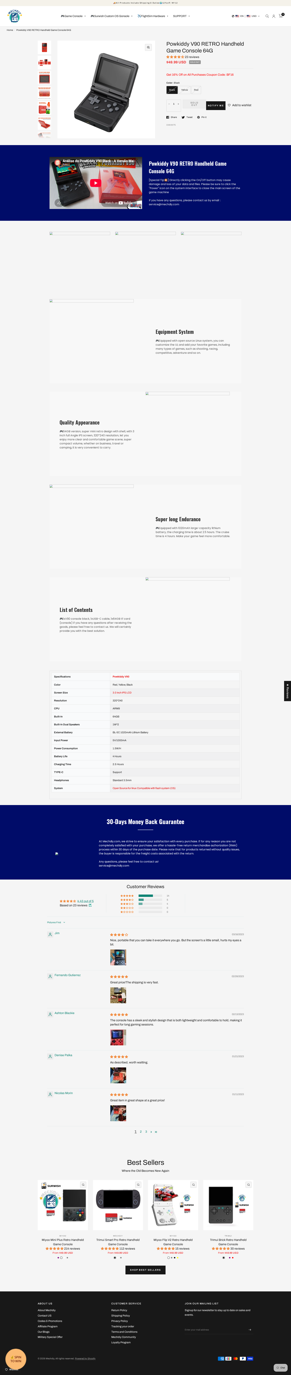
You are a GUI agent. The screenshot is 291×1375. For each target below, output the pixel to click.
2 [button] (141, 1131)
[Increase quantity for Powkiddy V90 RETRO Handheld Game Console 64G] (178, 104)
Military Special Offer (50, 1337)
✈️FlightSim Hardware (151, 16)
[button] (246, 16)
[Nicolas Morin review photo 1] (118, 1113)
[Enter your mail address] (250, 1329)
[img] (119, 934)
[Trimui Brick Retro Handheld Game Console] (228, 1205)
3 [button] (146, 1131)
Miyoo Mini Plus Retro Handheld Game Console (63, 1242)
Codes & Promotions (50, 1321)
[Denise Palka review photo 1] (118, 1075)
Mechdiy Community (123, 1337)
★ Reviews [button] (287, 691)
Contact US (45, 1315)
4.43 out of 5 (85, 901)
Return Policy (119, 1310)
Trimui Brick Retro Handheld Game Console (228, 1242)
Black (172, 90)
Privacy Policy (119, 1321)
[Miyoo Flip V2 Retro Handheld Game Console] (173, 1205)
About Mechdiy (47, 1310)
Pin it (203, 117)
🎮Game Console (72, 16)
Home (10, 30)
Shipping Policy (120, 1315)
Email (188, 1323)
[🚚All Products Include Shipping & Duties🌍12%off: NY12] (145, 3)
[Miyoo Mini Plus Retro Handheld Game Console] (63, 1205)
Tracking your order (122, 1326)
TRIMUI (228, 1236)
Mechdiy (118, 1236)
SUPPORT (180, 16)
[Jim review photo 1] (118, 957)
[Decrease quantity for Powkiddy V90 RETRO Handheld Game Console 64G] (169, 104)
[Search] (267, 16)
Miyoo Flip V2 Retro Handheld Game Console (173, 1242)
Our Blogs (44, 1331)
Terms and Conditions (124, 1331)
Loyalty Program (121, 1342)
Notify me (216, 105)
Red (196, 90)
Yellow (184, 90)
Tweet (189, 117)
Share (174, 117)
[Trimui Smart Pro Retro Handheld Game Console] (118, 1205)
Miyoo (62, 1236)
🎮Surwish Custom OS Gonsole (110, 16)
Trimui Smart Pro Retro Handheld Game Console (118, 1242)
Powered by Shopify (85, 1358)
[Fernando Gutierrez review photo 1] (118, 995)
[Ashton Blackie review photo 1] (118, 1037)
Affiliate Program (48, 1326)
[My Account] (273, 16)
